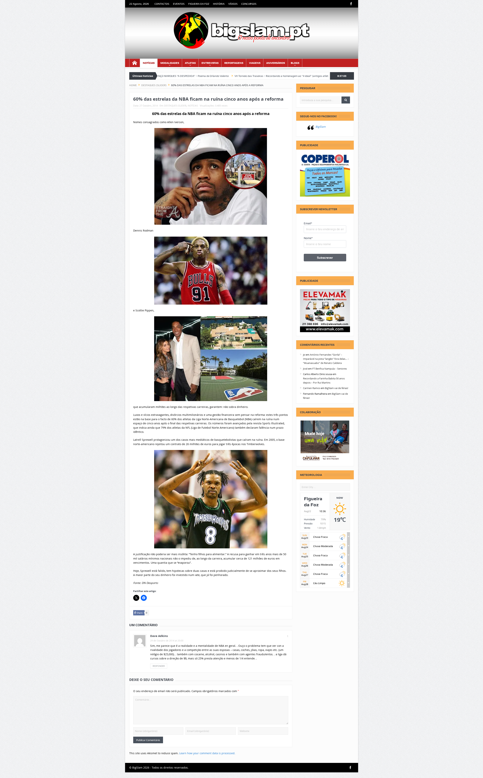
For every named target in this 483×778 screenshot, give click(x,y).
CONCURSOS (248, 3)
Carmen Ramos (311, 388)
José (305, 368)
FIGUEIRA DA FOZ (198, 3)
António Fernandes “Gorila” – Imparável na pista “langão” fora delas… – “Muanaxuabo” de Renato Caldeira (326, 359)
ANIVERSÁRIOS (275, 62)
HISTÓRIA (219, 3)
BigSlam (320, 126)
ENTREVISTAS (210, 62)
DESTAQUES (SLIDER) (175, 105)
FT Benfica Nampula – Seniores (329, 368)
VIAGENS (254, 62)
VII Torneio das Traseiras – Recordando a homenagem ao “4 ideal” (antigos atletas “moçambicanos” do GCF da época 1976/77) (259, 75)
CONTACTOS (162, 3)
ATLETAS (190, 62)
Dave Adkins (159, 636)
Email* (308, 223)
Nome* (308, 238)
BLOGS (295, 62)
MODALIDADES (169, 62)
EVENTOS (179, 3)
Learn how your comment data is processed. (207, 753)
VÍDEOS (233, 3)
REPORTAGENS (233, 62)
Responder (159, 666)
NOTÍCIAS (149, 62)
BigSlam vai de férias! (336, 388)
